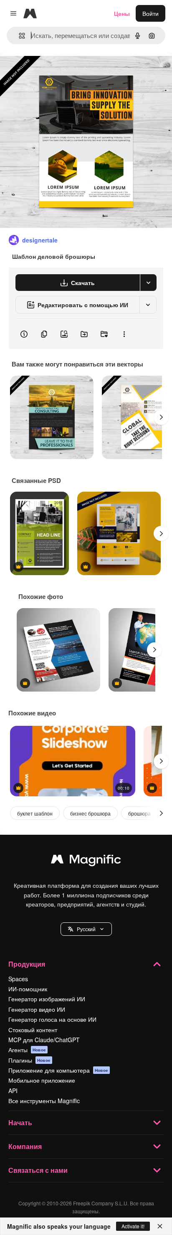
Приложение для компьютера (58, 1070)
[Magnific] (86, 861)
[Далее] (161, 417)
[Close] (160, 1226)
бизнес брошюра (90, 813)
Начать (20, 1122)
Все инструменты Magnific (44, 1100)
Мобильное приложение (41, 1080)
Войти (150, 13)
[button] (86, 929)
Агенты (27, 1050)
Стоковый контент (32, 1029)
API (13, 1090)
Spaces (18, 979)
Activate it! (132, 1226)
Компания (25, 1146)
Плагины (29, 1060)
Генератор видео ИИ (36, 1009)
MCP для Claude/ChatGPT (44, 1039)
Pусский (86, 928)
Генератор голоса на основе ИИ (52, 1019)
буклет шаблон (35, 813)
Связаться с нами (38, 1170)
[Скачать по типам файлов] (148, 282)
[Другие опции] (124, 334)
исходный (56, 71)
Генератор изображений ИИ (46, 999)
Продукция (26, 964)
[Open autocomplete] (18, 36)
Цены (122, 13)
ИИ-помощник (27, 989)
